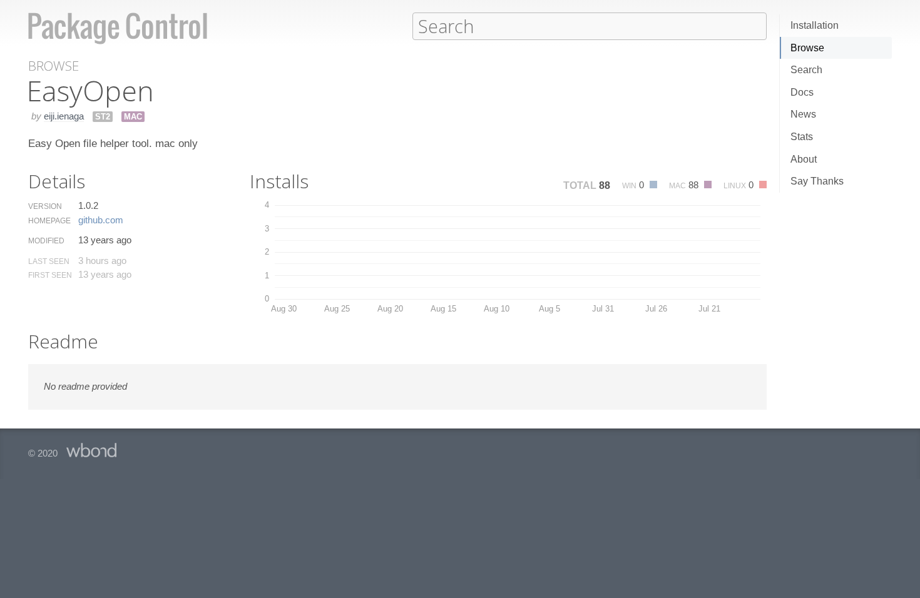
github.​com (100, 220)
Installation (814, 25)
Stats (801, 136)
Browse (807, 48)
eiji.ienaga (64, 116)
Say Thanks (817, 181)
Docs (802, 92)
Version (45, 206)
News (803, 114)
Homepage (49, 220)
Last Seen (48, 261)
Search (806, 69)
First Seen (50, 275)
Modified (46, 240)
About (803, 159)
